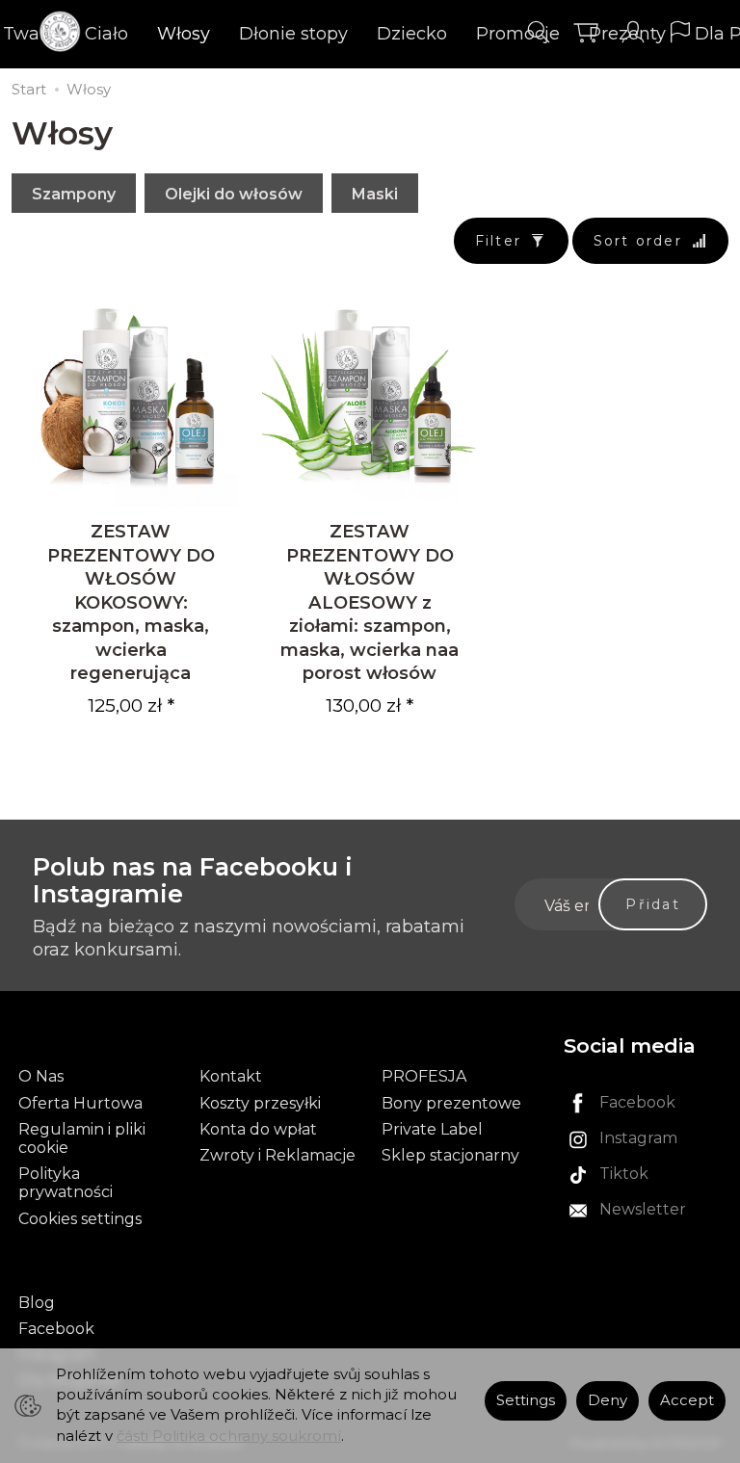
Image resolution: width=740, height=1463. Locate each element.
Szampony (74, 194)
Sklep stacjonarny (450, 1155)
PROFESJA (424, 1076)
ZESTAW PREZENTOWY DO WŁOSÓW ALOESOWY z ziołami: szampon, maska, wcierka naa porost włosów (369, 602)
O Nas (41, 1076)
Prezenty (627, 33)
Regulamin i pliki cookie (81, 1138)
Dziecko (412, 33)
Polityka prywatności (65, 1182)
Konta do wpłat (258, 1129)
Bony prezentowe (451, 1103)
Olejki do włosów (234, 194)
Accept (687, 1400)
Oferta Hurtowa (80, 1103)
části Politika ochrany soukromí (229, 1436)
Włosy (183, 33)
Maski (375, 194)
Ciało (106, 33)
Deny (607, 1400)
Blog (36, 1302)
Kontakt (230, 1076)
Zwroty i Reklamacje (277, 1155)
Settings (525, 1400)
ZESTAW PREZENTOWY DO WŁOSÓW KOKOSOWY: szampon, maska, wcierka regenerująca (131, 602)
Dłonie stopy (293, 33)
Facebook (56, 1328)
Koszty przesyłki (260, 1103)
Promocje (518, 33)
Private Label (432, 1129)
